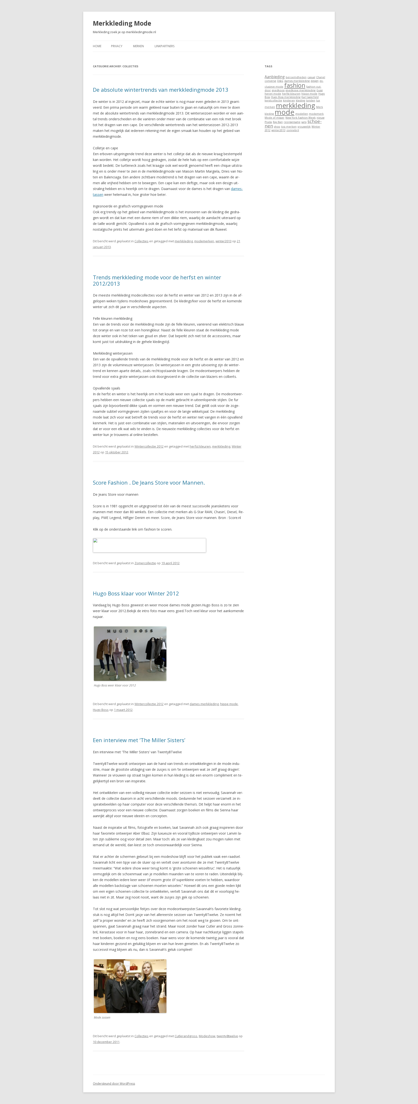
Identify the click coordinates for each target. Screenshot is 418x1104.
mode (284, 112)
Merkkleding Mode (122, 23)
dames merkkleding (204, 704)
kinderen (289, 100)
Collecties (141, 241)
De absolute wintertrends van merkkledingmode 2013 (160, 89)
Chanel (320, 77)
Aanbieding (275, 76)
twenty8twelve (227, 1036)
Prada (268, 122)
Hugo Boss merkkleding (285, 97)
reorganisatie (292, 122)
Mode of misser (274, 117)
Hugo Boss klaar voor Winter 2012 (136, 593)
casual (311, 77)
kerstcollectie (273, 100)
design (315, 81)
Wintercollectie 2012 (149, 446)
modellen (301, 113)
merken (270, 107)
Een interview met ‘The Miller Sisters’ (139, 740)
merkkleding (184, 241)
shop (277, 126)
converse (270, 81)
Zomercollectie (145, 563)
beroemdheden (296, 77)
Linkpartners (164, 46)
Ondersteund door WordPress (114, 1083)
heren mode (273, 93)
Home (97, 46)
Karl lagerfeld (310, 97)
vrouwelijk (304, 126)
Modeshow (207, 1036)
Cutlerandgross (186, 1036)
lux (318, 100)
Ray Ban (278, 122)
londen (310, 100)
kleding (300, 100)
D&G (280, 81)
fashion (294, 85)
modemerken (204, 241)
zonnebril (292, 130)
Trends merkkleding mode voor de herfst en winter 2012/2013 (157, 280)
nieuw (320, 117)
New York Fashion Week (300, 117)
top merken (289, 126)
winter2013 (223, 241)
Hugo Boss (101, 710)
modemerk (316, 113)
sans (303, 122)
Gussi (319, 90)
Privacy (116, 46)
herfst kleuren (200, 446)
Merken (138, 46)
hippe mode (229, 704)
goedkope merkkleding (300, 90)
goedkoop (278, 90)
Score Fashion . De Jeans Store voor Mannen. (149, 482)
